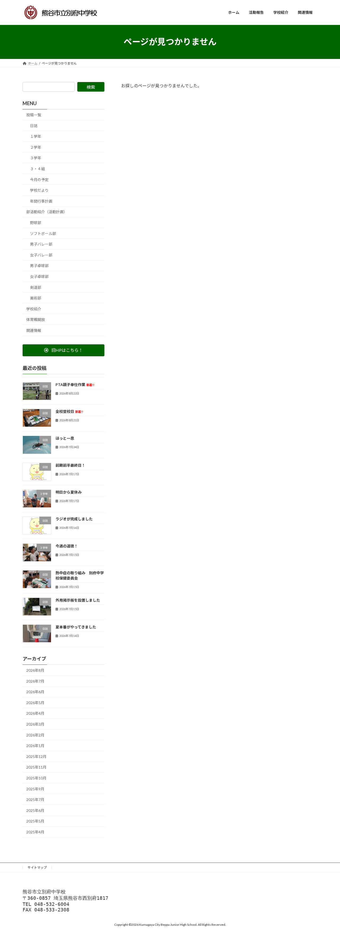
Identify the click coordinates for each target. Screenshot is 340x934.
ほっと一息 (65, 438)
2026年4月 (35, 713)
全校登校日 (69, 411)
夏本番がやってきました (76, 626)
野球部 (35, 222)
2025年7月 (35, 799)
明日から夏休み (69, 492)
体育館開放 (35, 319)
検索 (91, 86)
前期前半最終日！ (70, 465)
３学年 (35, 158)
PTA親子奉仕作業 (75, 384)
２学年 (35, 147)
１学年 (35, 136)
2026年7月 (35, 681)
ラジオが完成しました (74, 519)
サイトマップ (37, 867)
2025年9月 (35, 788)
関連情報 (33, 330)
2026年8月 (35, 670)
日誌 (33, 125)
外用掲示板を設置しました (78, 600)
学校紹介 (33, 308)
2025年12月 (36, 756)
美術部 (35, 298)
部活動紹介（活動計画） (46, 211)
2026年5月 (35, 702)
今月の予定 (39, 179)
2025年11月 (36, 767)
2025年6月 (35, 810)
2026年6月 (35, 691)
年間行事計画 (41, 201)
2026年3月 (35, 724)
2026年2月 (35, 734)
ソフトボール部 (43, 233)
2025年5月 (35, 821)
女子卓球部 (39, 276)
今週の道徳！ (67, 545)
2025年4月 (35, 832)
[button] (63, 350)
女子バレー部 (41, 254)
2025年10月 (36, 778)
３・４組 (37, 168)
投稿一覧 (33, 115)
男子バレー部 (41, 244)
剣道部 (35, 287)
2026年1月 (35, 745)
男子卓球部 (39, 265)
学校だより (39, 190)
